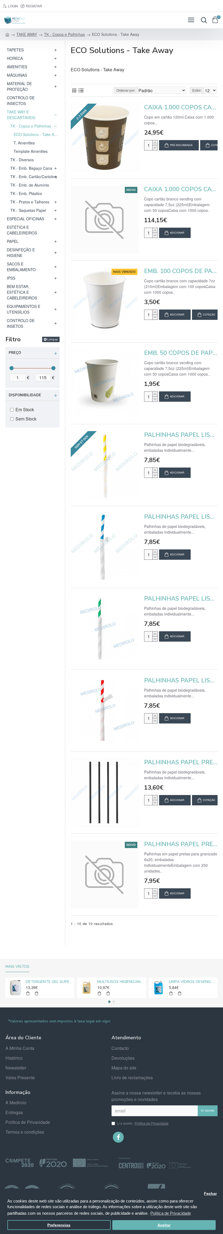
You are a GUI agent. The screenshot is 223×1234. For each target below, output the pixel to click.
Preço (15, 352)
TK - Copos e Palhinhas (64, 34)
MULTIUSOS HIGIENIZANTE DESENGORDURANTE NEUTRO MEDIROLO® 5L (120, 981)
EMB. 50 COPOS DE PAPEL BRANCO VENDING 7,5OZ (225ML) (181, 353)
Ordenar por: (125, 90)
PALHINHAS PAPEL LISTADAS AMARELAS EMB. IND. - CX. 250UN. (181, 435)
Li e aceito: (143, 1123)
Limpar (52, 339)
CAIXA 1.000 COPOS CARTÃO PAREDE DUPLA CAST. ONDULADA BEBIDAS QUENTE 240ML (181, 189)
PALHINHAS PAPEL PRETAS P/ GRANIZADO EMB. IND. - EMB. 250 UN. (181, 844)
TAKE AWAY (26, 34)
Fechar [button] (210, 1194)
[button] (109, 1002)
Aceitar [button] (164, 1225)
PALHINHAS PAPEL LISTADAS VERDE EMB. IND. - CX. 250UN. (181, 599)
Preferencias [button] (58, 1225)
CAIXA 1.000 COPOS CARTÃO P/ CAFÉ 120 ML (181, 108)
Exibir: (197, 90)
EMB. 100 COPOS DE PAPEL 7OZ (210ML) (181, 271)
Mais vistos (17, 966)
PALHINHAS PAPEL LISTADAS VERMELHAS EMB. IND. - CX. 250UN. (181, 681)
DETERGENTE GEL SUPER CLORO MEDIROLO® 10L (49, 981)
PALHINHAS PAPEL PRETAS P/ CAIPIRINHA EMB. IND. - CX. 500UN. (181, 762)
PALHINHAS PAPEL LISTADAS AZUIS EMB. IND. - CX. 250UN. (181, 517)
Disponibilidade (25, 395)
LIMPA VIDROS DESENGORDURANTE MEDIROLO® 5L (192, 981)
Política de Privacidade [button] (170, 1213)
